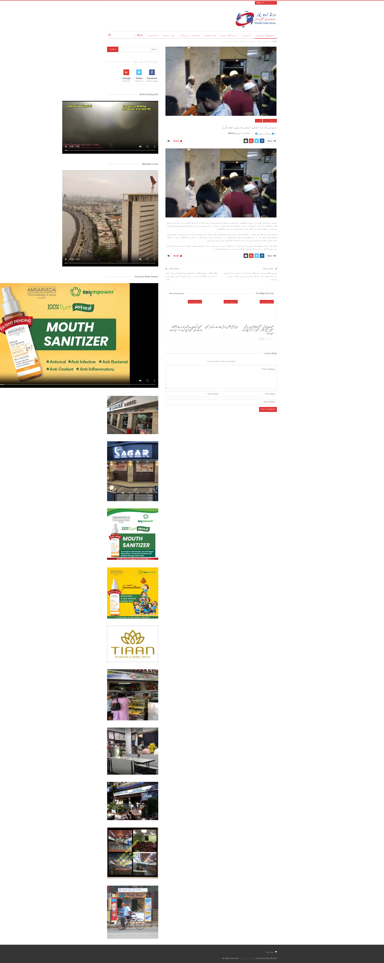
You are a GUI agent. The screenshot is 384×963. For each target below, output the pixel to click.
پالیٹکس (210, 35)
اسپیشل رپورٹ (265, 35)
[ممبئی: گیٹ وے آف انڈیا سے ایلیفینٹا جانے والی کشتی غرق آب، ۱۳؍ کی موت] (185, 311)
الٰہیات (247, 35)
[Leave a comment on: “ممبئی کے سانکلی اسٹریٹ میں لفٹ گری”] (168, 141)
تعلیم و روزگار (189, 35)
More (140, 35)
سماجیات (153, 35)
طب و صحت (168, 35)
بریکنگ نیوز (229, 35)
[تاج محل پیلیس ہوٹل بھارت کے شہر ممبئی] (221, 311)
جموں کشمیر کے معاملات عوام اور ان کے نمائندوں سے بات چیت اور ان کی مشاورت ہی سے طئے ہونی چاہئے (250, 276)
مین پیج (270, 951)
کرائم (258, 121)
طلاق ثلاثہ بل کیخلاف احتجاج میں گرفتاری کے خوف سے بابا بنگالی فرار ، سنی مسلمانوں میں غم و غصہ (191, 276)
